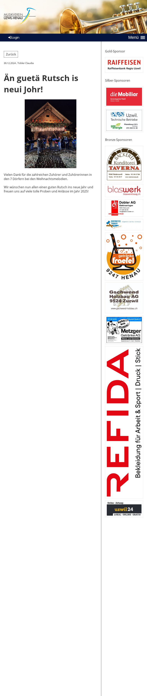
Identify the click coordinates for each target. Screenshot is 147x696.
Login (15, 37)
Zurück (11, 54)
